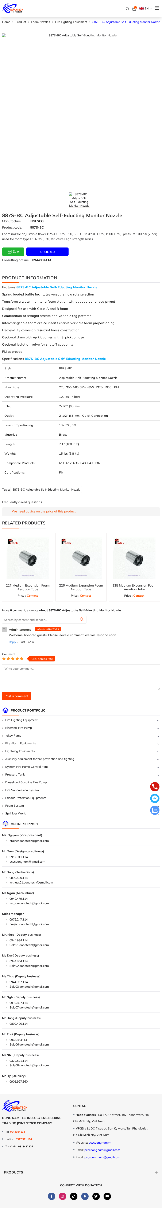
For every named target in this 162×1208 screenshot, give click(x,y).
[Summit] (81, 620)
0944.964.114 (18, 961)
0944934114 (41, 260)
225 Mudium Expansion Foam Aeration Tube (134, 587)
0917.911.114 (18, 857)
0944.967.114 (18, 982)
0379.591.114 (18, 1061)
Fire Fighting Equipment (21, 720)
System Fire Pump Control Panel (27, 767)
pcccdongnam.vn (100, 1142)
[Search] (127, 9)
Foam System (14, 806)
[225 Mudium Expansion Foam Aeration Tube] (134, 558)
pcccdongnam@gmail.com (27, 861)
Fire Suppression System (22, 790)
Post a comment (16, 696)
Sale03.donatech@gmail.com (29, 986)
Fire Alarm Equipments (20, 743)
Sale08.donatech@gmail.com (29, 1065)
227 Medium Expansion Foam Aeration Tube (28, 587)
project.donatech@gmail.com (29, 841)
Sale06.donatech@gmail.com (29, 1044)
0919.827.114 (18, 1003)
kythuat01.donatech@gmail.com (31, 882)
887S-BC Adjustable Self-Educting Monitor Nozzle (46, 489)
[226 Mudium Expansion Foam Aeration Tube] (81, 558)
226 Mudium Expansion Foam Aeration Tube (81, 587)
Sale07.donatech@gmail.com (29, 1007)
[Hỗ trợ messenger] (154, 799)
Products (13, 1172)
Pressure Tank (15, 774)
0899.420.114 (18, 878)
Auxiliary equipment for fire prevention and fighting (39, 759)
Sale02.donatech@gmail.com (29, 966)
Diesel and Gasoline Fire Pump (26, 782)
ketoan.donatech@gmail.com (29, 903)
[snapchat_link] (85, 1196)
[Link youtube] (107, 1196)
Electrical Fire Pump (18, 728)
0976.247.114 (18, 919)
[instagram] (62, 1196)
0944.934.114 (18, 940)
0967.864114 (18, 1040)
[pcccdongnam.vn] (12, 8)
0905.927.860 (18, 1081)
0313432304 (25, 1146)
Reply (12, 642)
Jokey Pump (13, 735)
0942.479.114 (18, 899)
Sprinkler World (15, 813)
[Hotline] (154, 787)
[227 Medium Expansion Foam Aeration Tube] (27, 558)
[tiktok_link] (73, 1196)
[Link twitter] (96, 1196)
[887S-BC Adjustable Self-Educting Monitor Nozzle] (79, 200)
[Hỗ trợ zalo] (154, 811)
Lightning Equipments (20, 751)
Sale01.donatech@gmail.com (29, 945)
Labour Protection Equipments (25, 798)
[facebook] (51, 1196)
